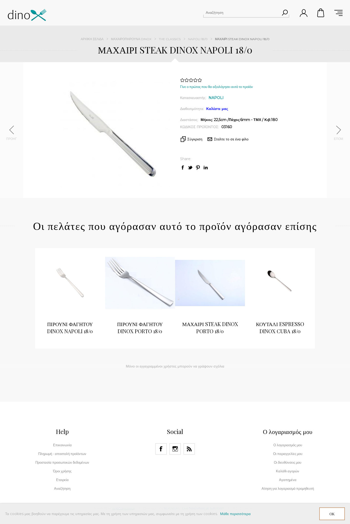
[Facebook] (161, 449)
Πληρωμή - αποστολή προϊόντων (62, 454)
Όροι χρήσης (62, 471)
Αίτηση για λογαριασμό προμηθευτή (288, 488)
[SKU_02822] (210, 283)
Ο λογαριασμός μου (287, 445)
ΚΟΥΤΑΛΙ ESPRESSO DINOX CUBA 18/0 (280, 327)
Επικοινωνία (62, 445)
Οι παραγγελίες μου (287, 454)
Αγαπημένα (287, 480)
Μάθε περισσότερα (235, 513)
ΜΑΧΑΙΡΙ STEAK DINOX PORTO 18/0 (210, 327)
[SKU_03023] (280, 283)
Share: (185, 159)
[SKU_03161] (70, 283)
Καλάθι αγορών (321, 13)
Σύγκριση (194, 139)
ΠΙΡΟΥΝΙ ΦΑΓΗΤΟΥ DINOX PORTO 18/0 (140, 327)
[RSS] (189, 449)
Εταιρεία (62, 480)
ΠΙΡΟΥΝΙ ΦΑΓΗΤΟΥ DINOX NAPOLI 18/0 (70, 327)
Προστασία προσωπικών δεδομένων (62, 462)
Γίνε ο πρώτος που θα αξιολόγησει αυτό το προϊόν (216, 87)
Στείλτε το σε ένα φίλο (231, 139)
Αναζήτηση (284, 12)
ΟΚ (332, 513)
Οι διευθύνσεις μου (287, 462)
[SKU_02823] (140, 283)
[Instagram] (175, 449)
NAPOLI (216, 97)
